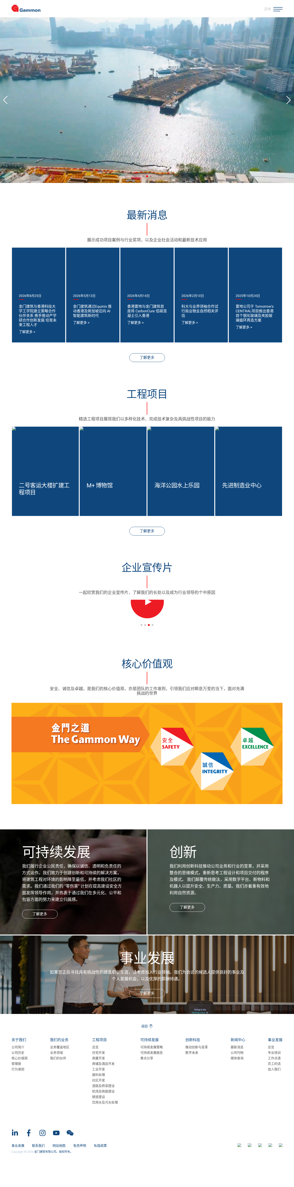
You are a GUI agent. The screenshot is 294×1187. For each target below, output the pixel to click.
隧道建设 (98, 1097)
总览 (95, 1047)
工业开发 (98, 1069)
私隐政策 (100, 1145)
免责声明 (79, 1145)
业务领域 (56, 1052)
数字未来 (191, 1052)
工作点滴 (274, 1058)
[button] (143, 176)
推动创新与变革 (196, 1047)
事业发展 (18, 1145)
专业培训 (274, 1052)
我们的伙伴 (58, 1058)
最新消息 (237, 1047)
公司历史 (17, 1052)
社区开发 (98, 1080)
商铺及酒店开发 (103, 1063)
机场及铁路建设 (103, 1091)
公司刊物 (237, 1052)
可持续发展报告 (151, 1052)
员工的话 (274, 1063)
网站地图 (59, 1145)
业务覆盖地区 (59, 1047)
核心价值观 (19, 1058)
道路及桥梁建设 (103, 1086)
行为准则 (17, 1069)
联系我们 (38, 1145)
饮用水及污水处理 (105, 1102)
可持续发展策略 (151, 1047)
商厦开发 (98, 1058)
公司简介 (17, 1047)
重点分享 (146, 1058)
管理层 (16, 1063)
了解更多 (147, 357)
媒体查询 (237, 1058)
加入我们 (274, 1069)
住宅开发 (98, 1052)
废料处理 (98, 1075)
